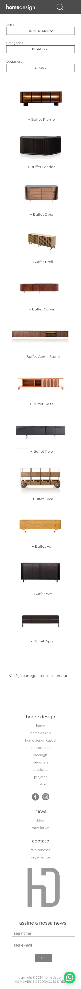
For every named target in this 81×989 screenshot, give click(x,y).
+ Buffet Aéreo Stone (41, 356)
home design (40, 733)
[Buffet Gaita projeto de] (40, 382)
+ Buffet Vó (41, 546)
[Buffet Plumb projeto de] (40, 98)
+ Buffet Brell (41, 262)
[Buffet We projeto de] (40, 572)
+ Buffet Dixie (41, 214)
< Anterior (20, 652)
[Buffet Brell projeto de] (40, 240)
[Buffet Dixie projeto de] (40, 193)
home (40, 726)
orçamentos (40, 857)
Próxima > (20, 657)
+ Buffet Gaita (41, 404)
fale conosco (40, 850)
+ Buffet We (41, 594)
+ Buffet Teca (41, 499)
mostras (40, 784)
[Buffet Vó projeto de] (40, 525)
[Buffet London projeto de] (40, 145)
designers (40, 762)
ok (43, 958)
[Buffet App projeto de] (40, 620)
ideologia (40, 755)
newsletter (40, 828)
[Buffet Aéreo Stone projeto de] (40, 335)
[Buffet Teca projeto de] (40, 477)
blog (40, 820)
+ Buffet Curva (41, 309)
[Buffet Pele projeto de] (40, 430)
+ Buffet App (41, 641)
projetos (40, 777)
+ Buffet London (41, 167)
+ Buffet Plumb (41, 119)
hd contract (40, 748)
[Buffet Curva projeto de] (40, 288)
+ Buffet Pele (41, 451)
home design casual (40, 740)
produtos (40, 770)
